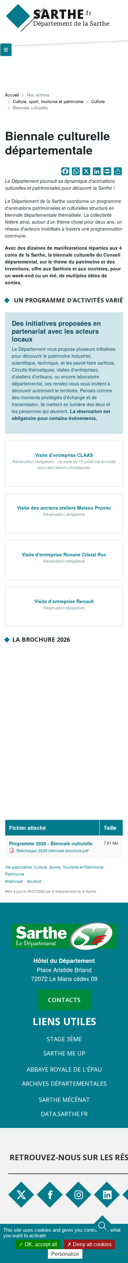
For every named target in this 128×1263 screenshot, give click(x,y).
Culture (98, 101)
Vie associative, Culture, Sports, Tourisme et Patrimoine (54, 867)
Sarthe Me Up (64, 1053)
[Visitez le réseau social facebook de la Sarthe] (53, 1195)
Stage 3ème (64, 1039)
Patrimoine (14, 874)
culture (35, 881)
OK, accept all (40, 1244)
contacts (64, 1000)
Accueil (12, 95)
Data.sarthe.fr (64, 1114)
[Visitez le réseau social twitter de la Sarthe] (21, 1195)
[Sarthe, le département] (64, 935)
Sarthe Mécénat (64, 1100)
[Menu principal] (6, 49)
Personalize (65, 1254)
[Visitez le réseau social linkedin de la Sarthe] (108, 1195)
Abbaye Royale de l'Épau (64, 1069)
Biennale (15, 881)
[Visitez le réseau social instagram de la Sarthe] (79, 1195)
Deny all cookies (92, 1244)
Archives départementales (64, 1083)
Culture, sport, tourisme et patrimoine (48, 101)
